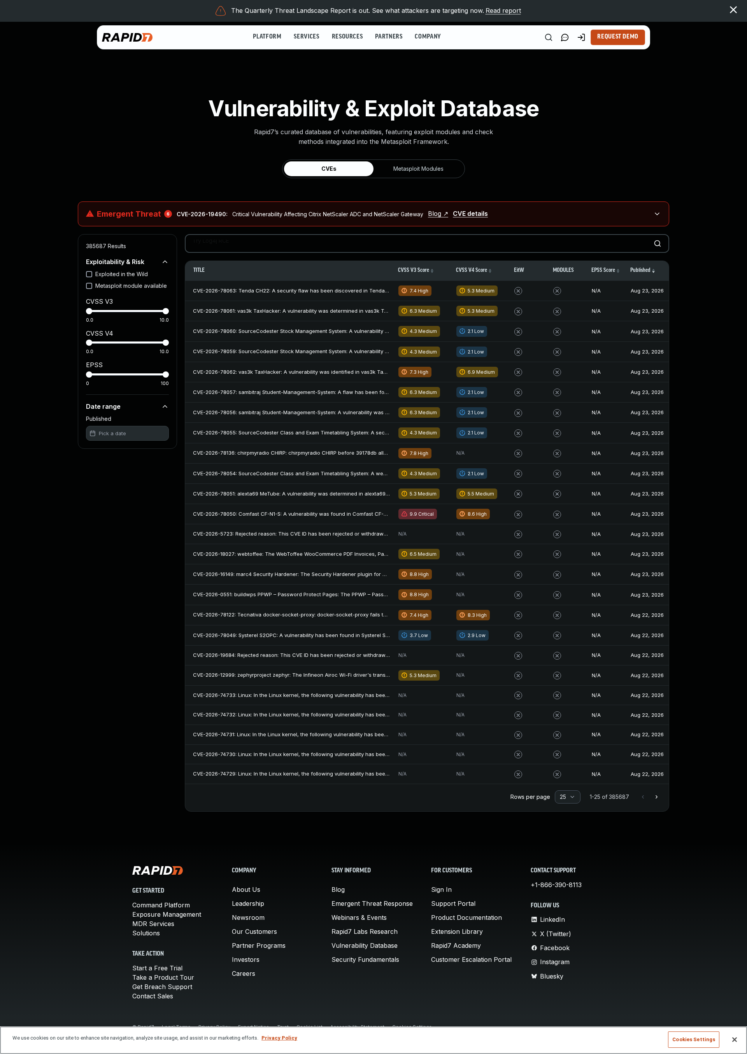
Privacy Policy (279, 1038)
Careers (243, 973)
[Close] (734, 1039)
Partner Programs (259, 945)
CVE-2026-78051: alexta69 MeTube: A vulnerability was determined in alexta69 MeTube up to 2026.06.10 (320, 493)
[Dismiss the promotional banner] (733, 10)
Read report (503, 10)
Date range (103, 406)
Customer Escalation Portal (471, 959)
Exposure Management (166, 914)
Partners (388, 37)
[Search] (549, 37)
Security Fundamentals (365, 959)
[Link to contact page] (565, 37)
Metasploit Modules (418, 168)
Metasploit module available (131, 285)
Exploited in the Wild (121, 274)
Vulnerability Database (364, 945)
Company (428, 37)
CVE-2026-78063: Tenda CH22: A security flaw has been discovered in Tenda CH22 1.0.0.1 (304, 290)
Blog (338, 889)
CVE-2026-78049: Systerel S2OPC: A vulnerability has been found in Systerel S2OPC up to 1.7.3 (309, 635)
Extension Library (457, 931)
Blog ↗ (438, 213)
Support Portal (453, 903)
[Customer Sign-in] (581, 37)
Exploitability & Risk (115, 262)
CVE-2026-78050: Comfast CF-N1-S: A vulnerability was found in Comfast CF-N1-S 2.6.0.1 (301, 514)
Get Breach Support (162, 987)
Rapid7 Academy (456, 945)
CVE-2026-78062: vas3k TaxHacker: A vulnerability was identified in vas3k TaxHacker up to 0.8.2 (312, 372)
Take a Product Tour (163, 977)
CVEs (329, 168)
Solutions (146, 933)
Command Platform (161, 905)
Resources (347, 37)
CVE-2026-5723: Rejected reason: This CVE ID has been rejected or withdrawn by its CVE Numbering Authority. (329, 534)
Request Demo (617, 37)
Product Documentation (466, 917)
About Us (246, 889)
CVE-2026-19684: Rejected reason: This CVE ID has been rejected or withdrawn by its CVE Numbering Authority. (330, 655)
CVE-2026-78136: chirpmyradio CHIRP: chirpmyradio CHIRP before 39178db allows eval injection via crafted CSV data (336, 453)
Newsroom (248, 917)
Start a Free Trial (157, 968)
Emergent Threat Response (372, 903)
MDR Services (153, 924)
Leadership (248, 903)
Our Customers (254, 931)
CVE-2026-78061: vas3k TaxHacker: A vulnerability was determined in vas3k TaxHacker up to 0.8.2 (314, 311)
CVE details (470, 213)
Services (306, 37)
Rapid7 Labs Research (364, 931)
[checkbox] (89, 274)
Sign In (441, 889)
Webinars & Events (359, 917)
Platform (267, 37)
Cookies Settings (693, 1039)
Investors (246, 959)
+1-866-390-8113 (556, 885)
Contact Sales (152, 996)
